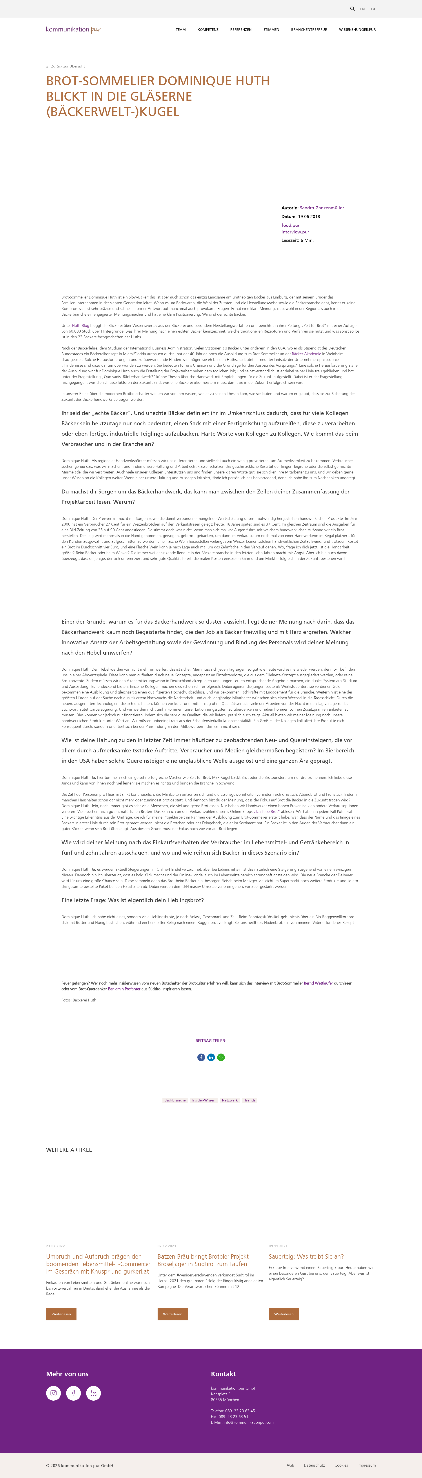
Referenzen (241, 29)
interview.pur (295, 232)
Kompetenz (208, 29)
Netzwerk (230, 1100)
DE (373, 9)
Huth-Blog (80, 326)
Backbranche (175, 1100)
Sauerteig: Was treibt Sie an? (306, 1257)
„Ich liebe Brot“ (267, 812)
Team (181, 29)
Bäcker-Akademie (306, 354)
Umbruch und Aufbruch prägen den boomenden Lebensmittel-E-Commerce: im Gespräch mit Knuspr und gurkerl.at (98, 1264)
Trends (249, 1100)
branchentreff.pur (309, 29)
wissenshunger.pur (357, 29)
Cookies (341, 1465)
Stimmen (271, 29)
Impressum (367, 1465)
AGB (290, 1465)
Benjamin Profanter (124, 989)
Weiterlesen (61, 1314)
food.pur (291, 225)
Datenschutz (314, 1465)
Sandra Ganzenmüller (322, 207)
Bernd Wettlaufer (318, 983)
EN (362, 9)
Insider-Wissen (203, 1100)
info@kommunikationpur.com (249, 1423)
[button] (201, 1057)
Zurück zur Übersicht (67, 66)
